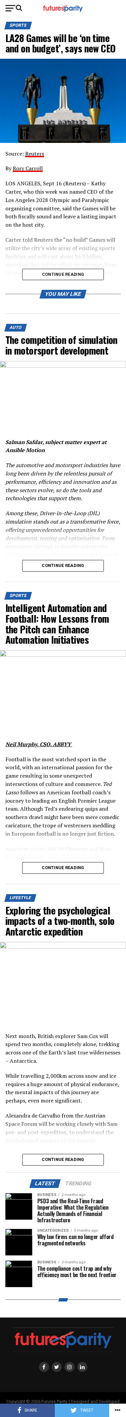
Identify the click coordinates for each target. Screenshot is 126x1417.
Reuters (34, 153)
